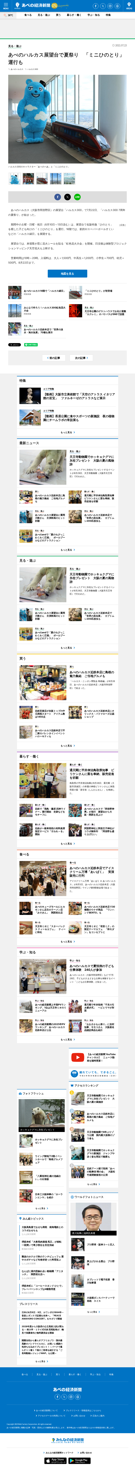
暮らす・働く (74, 14)
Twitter (103, 6)
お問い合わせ (79, 1415)
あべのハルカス (17, 69)
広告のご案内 (98, 1415)
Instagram (110, 6)
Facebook (95, 6)
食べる (28, 14)
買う (58, 14)
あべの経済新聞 (32, 5)
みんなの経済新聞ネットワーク (67, 1440)
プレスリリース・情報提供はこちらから (83, 1410)
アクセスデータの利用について (52, 1415)
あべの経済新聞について (47, 1410)
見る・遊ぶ (44, 14)
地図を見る (67, 273)
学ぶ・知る (94, 14)
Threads (117, 6)
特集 (108, 14)
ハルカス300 (32, 69)
